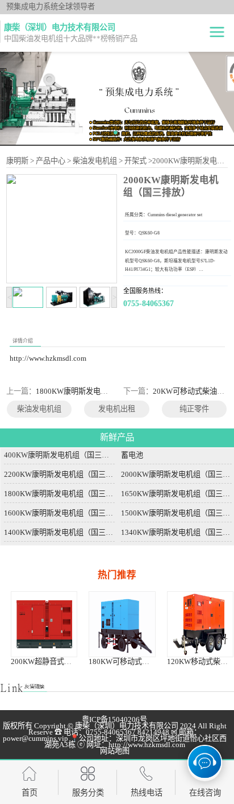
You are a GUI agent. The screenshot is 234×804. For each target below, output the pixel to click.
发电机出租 (116, 409)
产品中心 (50, 160)
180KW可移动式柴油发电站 (134, 661)
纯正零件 (194, 409)
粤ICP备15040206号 (114, 719)
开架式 (135, 160)
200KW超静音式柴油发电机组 (59, 661)
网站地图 (114, 751)
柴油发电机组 (95, 160)
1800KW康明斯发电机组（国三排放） (98, 391)
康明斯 (17, 160)
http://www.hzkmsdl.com (48, 358)
